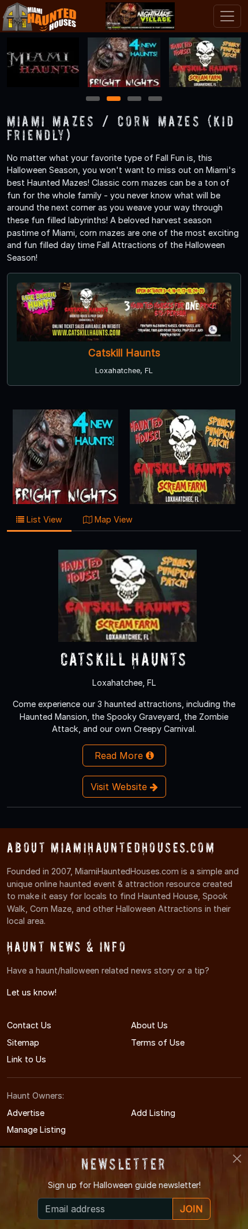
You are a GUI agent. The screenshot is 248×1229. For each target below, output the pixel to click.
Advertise (25, 1113)
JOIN (191, 1209)
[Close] (237, 1158)
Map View (112, 519)
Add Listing (153, 1113)
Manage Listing (36, 1129)
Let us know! (32, 992)
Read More (120, 755)
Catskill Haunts (124, 353)
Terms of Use (158, 1042)
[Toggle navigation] (227, 16)
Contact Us (29, 1025)
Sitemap (23, 1042)
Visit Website (120, 786)
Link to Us (26, 1059)
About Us (149, 1025)
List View (43, 519)
